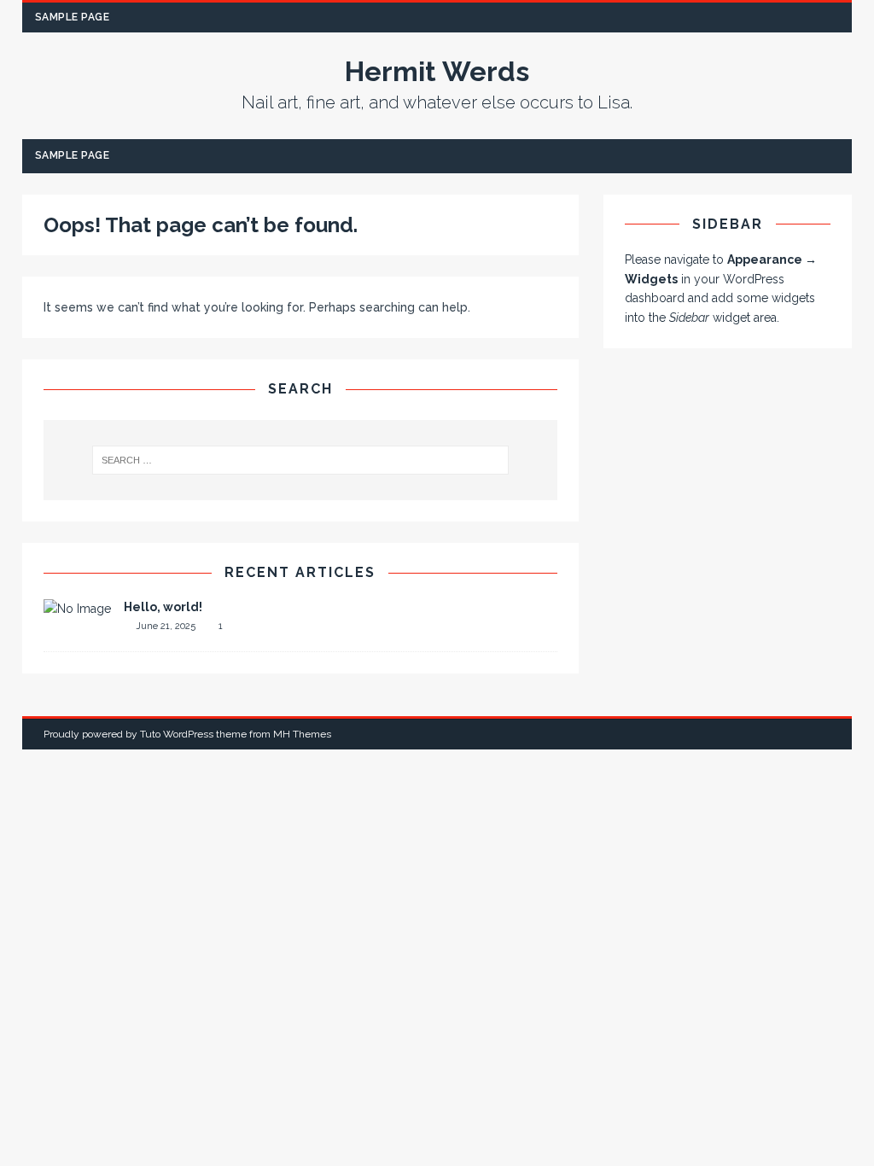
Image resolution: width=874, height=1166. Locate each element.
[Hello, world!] (77, 608)
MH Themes (302, 734)
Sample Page (72, 17)
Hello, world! (163, 607)
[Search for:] (300, 460)
